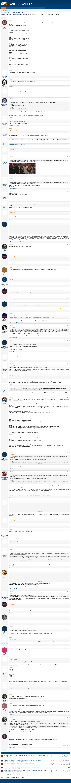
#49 (69, 717)
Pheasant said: (12, 454)
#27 (69, 373)
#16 (69, 244)
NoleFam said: (12, 279)
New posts (2, 10)
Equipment (25, 8)
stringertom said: (12, 342)
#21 (69, 301)
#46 (69, 683)
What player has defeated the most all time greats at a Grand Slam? (19, 763)
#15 (69, 221)
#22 (69, 313)
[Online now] (4, 103)
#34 (69, 529)
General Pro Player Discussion (18, 757)
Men (31, 8)
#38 (69, 591)
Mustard (66, 771)
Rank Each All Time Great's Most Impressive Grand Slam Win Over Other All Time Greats (23, 760)
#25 (69, 354)
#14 (69, 210)
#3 (69, 79)
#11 (69, 178)
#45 (69, 667)
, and (18, 76)
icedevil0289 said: (12, 149)
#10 (69, 156)
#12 (69, 191)
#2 (69, 70)
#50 (69, 734)
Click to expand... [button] (39, 109)
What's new (10, 8)
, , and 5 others (18, 241)
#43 (69, 647)
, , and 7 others (17, 144)
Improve (41, 8)
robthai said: (12, 119)
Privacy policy (61, 779)
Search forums (7, 10)
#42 (69, 637)
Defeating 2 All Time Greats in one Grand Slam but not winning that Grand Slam (21, 767)
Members (17, 8)
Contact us (50, 779)
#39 (69, 602)
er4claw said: (12, 365)
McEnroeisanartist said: (13, 100)
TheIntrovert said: (12, 130)
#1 (69, 20)
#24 (69, 340)
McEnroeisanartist (4, 16)
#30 (69, 452)
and (14, 125)
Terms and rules (55, 779)
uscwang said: (12, 686)
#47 (69, 694)
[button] (13, 8)
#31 (69, 471)
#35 (69, 539)
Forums (3, 8)
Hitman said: (12, 256)
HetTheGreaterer (65, 756)
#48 (69, 703)
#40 (69, 614)
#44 (69, 657)
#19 (69, 277)
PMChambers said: (13, 659)
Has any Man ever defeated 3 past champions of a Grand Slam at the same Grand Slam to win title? (25, 770)
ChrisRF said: (12, 719)
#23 (69, 325)
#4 (69, 89)
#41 (69, 626)
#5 (69, 98)
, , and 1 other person (18, 219)
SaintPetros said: (12, 202)
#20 (69, 288)
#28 (69, 384)
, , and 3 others (18, 310)
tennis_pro (66, 768)
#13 (69, 200)
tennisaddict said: (12, 628)
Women (35, 8)
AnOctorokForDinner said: (14, 551)
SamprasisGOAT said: (13, 541)
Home (68, 779)
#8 (69, 137)
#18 (69, 267)
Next (4, 18)
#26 (69, 363)
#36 (69, 549)
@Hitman (10, 399)
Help (65, 779)
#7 (69, 128)
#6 (69, 117)
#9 (69, 147)
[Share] (68, 20)
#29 (69, 397)
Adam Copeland (65, 761)
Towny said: (11, 158)
